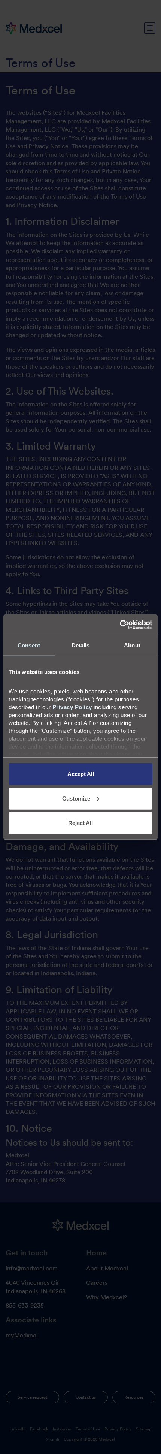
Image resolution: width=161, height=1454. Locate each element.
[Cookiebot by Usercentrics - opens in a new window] (119, 624)
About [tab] (132, 645)
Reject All (80, 823)
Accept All (80, 774)
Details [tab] (81, 645)
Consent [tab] (29, 645)
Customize (76, 798)
